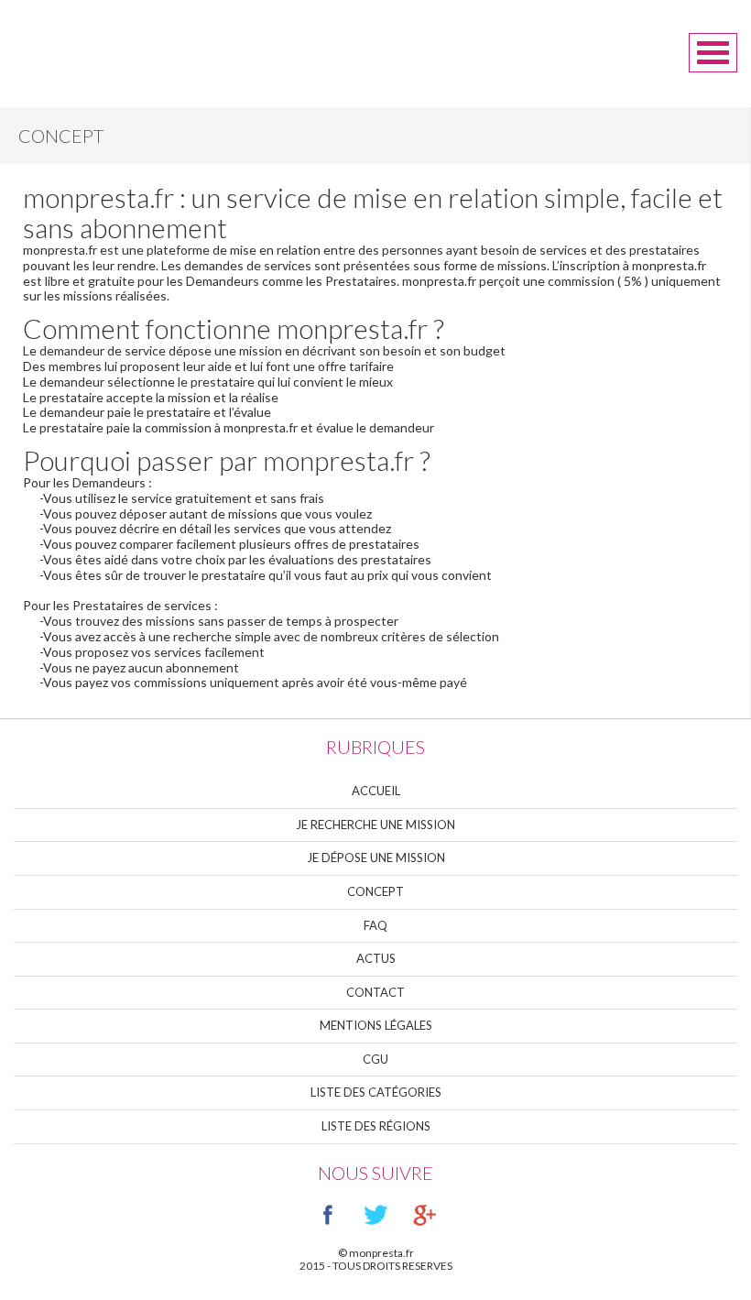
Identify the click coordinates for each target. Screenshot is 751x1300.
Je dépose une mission (376, 857)
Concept (375, 891)
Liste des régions (375, 1126)
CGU (375, 1059)
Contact (375, 992)
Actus (376, 958)
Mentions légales (376, 1025)
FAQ (375, 925)
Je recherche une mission (375, 824)
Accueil (376, 790)
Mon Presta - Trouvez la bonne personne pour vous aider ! (109, 43)
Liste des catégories (375, 1092)
